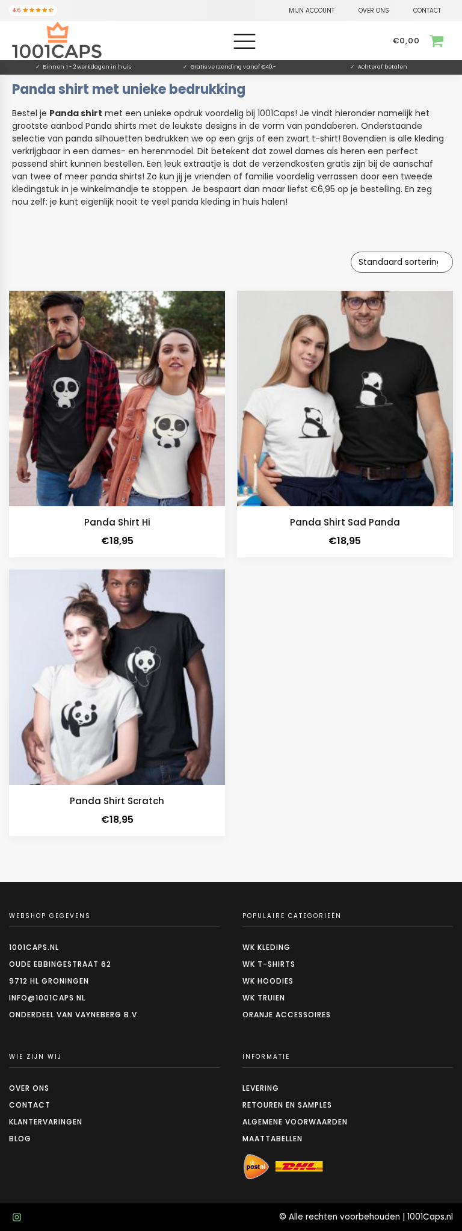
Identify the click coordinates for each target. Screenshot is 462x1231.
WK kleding (266, 947)
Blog (20, 1138)
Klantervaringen (45, 1122)
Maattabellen (272, 1138)
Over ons (29, 1088)
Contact (30, 1105)
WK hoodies (268, 981)
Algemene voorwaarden (295, 1122)
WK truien (263, 998)
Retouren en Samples (287, 1105)
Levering (260, 1088)
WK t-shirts (268, 964)
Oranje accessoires (286, 1014)
